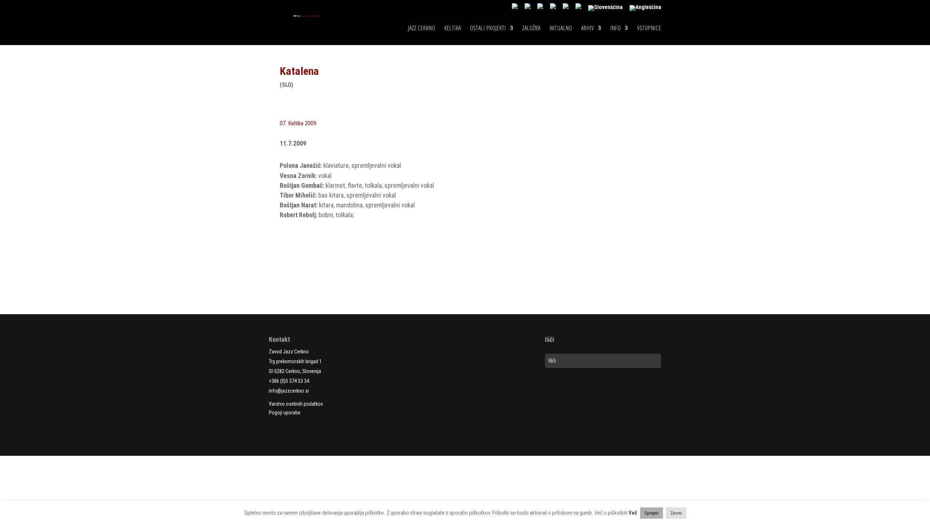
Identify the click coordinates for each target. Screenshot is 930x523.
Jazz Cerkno (421, 28)
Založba (531, 28)
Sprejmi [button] (651, 513)
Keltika (452, 28)
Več (632, 513)
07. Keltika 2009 (298, 123)
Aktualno (561, 28)
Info (615, 28)
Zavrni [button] (676, 513)
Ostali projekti (488, 28)
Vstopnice (649, 28)
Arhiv (587, 28)
